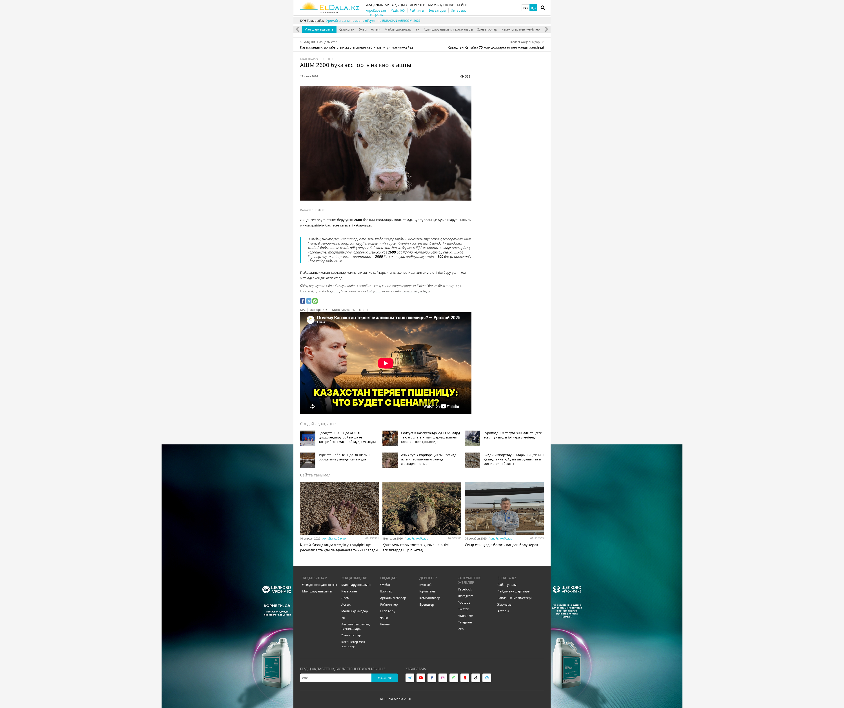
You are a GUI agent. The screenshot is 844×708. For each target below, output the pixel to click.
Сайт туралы (507, 585)
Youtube (464, 602)
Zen (461, 629)
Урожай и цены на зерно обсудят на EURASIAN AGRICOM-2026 (373, 20)
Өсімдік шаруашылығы (319, 585)
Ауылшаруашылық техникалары (448, 29)
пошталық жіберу (416, 291)
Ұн (417, 29)
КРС (303, 310)
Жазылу (385, 678)
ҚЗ (533, 8)
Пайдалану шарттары (513, 591)
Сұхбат (385, 585)
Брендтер (426, 604)
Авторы (503, 611)
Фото (384, 618)
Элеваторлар (487, 29)
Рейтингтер (389, 604)
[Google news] (486, 678)
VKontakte (465, 616)
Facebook (306, 291)
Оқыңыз (388, 578)
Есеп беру (387, 611)
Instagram (374, 291)
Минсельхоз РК (343, 310)
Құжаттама (427, 591)
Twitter (463, 609)
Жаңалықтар (354, 578)
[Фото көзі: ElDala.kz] (385, 143)
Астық (375, 29)
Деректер (428, 578)
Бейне (385, 624)
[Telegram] (308, 301)
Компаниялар (429, 598)
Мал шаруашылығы (319, 29)
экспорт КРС (319, 310)
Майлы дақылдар (398, 29)
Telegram (333, 291)
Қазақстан (346, 29)
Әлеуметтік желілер (469, 580)
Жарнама (504, 604)
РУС (526, 8)
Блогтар (386, 591)
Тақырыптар (314, 578)
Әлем (363, 29)
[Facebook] (302, 301)
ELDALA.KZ (506, 578)
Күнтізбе (425, 585)
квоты (363, 310)
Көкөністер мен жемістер (521, 29)
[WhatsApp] (315, 301)
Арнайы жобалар (334, 538)
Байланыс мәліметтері (514, 598)
